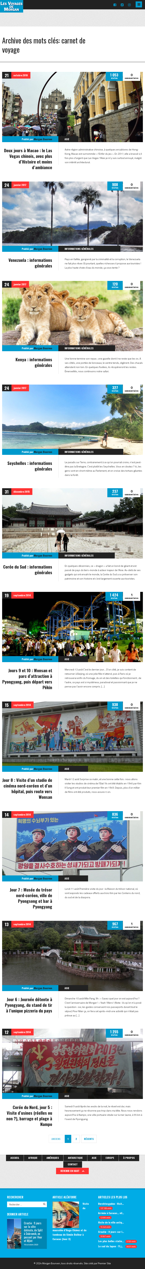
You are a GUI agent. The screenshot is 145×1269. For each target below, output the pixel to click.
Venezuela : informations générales (30, 263)
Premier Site (104, 1263)
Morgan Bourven (43, 139)
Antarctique (75, 1158)
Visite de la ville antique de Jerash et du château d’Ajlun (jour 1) (111, 1222)
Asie (67, 139)
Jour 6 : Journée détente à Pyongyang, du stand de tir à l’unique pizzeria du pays (28, 1005)
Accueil (14, 1158)
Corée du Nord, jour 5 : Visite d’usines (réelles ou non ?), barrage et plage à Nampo (29, 1115)
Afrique (32, 1158)
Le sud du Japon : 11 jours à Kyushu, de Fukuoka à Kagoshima (111, 1246)
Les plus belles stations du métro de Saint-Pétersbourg (111, 1241)
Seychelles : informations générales (29, 466)
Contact (73, 1164)
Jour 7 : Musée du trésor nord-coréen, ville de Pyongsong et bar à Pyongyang (31, 898)
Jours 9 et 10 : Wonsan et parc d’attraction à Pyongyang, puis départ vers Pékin (27, 678)
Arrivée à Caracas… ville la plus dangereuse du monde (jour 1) (111, 1213)
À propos (129, 1158)
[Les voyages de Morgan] (11, 9)
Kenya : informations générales (34, 362)
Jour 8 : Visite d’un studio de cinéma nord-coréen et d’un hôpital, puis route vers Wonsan (27, 788)
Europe (110, 1158)
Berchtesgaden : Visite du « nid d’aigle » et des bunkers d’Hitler (111, 1203)
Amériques (53, 1158)
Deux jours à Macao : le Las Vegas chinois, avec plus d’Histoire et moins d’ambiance (28, 158)
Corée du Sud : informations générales (27, 569)
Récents (89, 1139)
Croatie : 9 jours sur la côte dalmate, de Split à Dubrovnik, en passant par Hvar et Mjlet (111, 1232)
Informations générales (79, 249)
